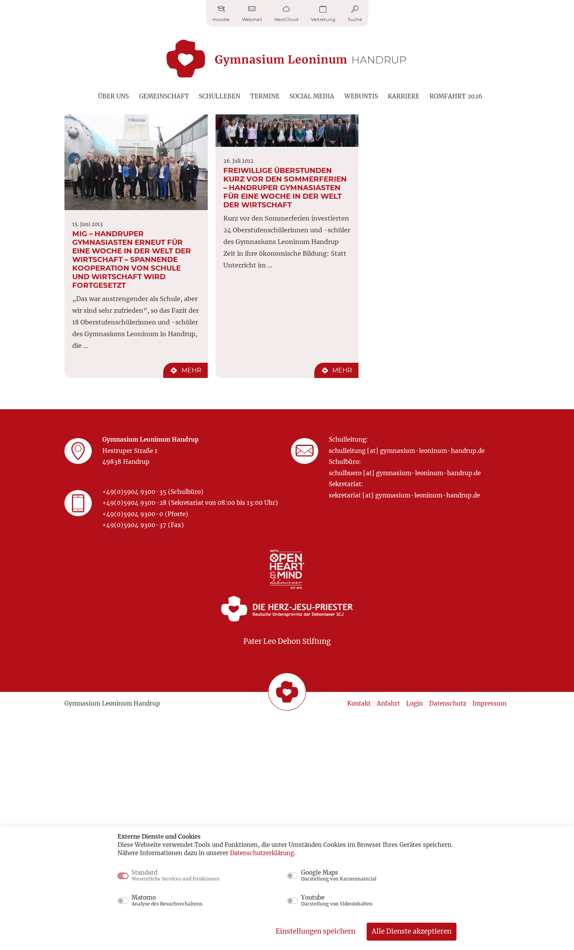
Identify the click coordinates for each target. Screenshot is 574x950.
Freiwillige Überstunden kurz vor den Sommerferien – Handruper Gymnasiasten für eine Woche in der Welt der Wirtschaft (285, 187)
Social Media (311, 96)
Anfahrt (388, 703)
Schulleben (219, 96)
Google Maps (338, 875)
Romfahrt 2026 (456, 96)
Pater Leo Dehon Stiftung (287, 641)
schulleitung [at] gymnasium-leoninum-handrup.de (407, 451)
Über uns (113, 96)
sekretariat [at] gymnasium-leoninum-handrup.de (404, 495)
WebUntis (361, 96)
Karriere (403, 96)
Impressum (489, 703)
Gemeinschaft (164, 96)
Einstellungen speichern (315, 931)
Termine (265, 96)
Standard (175, 875)
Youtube (337, 900)
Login (414, 703)
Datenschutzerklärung (262, 853)
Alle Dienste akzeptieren (411, 931)
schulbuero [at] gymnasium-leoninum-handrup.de (405, 473)
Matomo (167, 900)
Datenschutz (447, 703)
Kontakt (359, 703)
